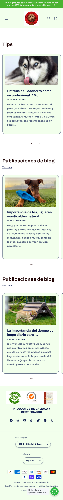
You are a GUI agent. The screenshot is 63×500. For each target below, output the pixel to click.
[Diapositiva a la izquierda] (25, 265)
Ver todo (7, 167)
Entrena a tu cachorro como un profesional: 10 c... (29, 93)
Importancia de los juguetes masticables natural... (29, 214)
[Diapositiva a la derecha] (38, 265)
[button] (6, 18)
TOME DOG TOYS (29, 482)
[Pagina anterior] (23, 143)
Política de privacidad (48, 486)
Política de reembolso (25, 486)
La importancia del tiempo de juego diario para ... (30, 332)
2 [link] (39, 143)
